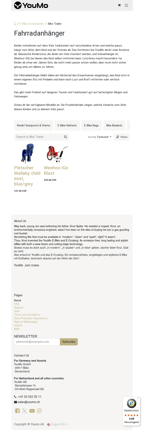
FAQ (16, 304)
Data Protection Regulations (30, 318)
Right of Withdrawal (25, 322)
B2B (16, 329)
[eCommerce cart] (119, 5)
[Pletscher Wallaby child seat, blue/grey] (27, 154)
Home (17, 300)
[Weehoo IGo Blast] (57, 154)
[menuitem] (33, 125)
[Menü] (138, 399)
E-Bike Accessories (32, 23)
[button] (99, 137)
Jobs (17, 311)
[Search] (65, 137)
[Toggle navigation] (126, 5)
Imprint (18, 325)
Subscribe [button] (68, 342)
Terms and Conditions (27, 314)
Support (18, 307)
